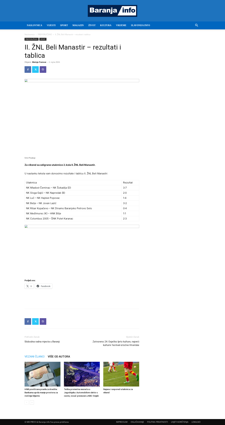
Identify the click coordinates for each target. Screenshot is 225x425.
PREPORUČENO (45, 34)
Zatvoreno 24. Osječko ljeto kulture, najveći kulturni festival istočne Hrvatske (116, 343)
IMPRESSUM (121, 422)
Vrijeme (121, 25)
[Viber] (43, 69)
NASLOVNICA (34, 25)
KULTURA (105, 25)
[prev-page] (27, 402)
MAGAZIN (78, 25)
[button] (196, 25)
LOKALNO (196, 422)
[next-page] (32, 402)
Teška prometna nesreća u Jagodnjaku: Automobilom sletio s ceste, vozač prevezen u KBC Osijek (81, 392)
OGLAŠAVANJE (137, 422)
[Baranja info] (112, 11)
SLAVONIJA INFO (140, 25)
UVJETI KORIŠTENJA (179, 422)
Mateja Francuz (39, 62)
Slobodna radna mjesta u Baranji (42, 341)
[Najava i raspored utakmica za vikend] (121, 374)
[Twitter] (35, 69)
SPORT (64, 25)
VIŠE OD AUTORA (59, 356)
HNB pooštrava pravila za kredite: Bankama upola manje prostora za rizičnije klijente (41, 392)
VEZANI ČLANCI (34, 356)
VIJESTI (51, 25)
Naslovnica (30, 34)
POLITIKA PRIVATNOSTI (157, 422)
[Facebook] (28, 69)
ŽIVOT (92, 25)
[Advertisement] (81, 298)
